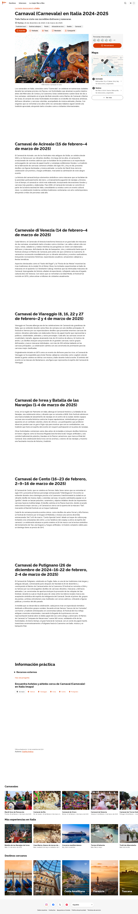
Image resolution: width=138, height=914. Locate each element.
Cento (63, 692)
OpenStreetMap (112, 75)
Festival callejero (35, 26)
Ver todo (22, 79)
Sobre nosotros (42, 910)
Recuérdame (109, 45)
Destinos (12, 3)
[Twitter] (60, 904)
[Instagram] (46, 904)
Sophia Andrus (27, 752)
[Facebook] (53, 904)
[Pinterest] (66, 904)
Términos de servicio (94, 910)
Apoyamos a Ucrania (63, 910)
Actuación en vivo (58, 26)
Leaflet (104, 75)
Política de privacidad (79, 910)
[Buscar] (125, 3)
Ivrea (54, 692)
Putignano (74, 692)
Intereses (22, 3)
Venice (32, 692)
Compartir (71, 31)
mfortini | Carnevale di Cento (53, 84)
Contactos (52, 910)
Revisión (57, 31)
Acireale (22, 692)
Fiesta (46, 26)
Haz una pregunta (22, 678)
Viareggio (43, 692)
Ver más (109, 97)
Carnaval (78, 26)
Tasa (46, 31)
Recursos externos (26, 672)
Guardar (22, 31)
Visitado (35, 31)
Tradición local (21, 26)
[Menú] (132, 3)
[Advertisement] (52, 122)
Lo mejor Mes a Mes (36, 3)
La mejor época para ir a (27, 8)
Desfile (69, 26)
